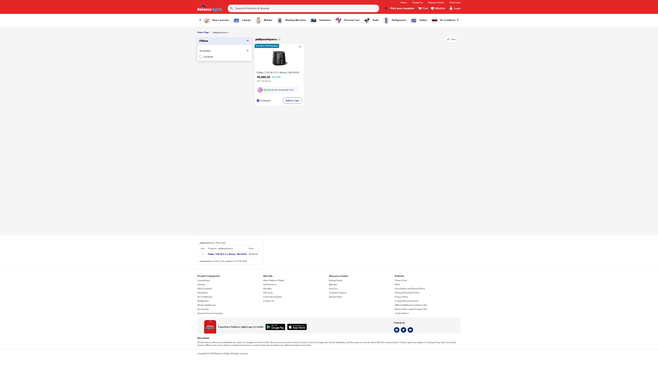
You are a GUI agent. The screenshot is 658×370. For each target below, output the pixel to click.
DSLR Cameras (204, 288)
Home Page (203, 32)
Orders (404, 2)
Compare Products (338, 293)
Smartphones (203, 280)
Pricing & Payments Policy (407, 293)
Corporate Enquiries (272, 297)
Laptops (201, 284)
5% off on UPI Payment (267, 46)
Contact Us (268, 301)
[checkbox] (224, 56)
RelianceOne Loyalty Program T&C (411, 309)
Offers (291, 90)
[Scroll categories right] (458, 20)
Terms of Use (401, 280)
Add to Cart (292, 100)
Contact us (417, 2)
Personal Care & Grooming (209, 313)
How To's (333, 288)
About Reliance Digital (273, 280)
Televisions (202, 293)
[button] (399, 8)
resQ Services (269, 284)
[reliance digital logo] (209, 8)
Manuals (333, 284)
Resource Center (436, 2)
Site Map (267, 288)
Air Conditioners (204, 297)
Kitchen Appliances (206, 305)
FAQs (397, 284)
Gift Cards (268, 293)
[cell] (227, 254)
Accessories (203, 309)
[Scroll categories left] (200, 20)
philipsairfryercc (266, 39)
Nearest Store (335, 297)
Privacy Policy (401, 297)
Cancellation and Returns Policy (410, 288)
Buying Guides (336, 280)
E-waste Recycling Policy (407, 301)
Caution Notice (402, 313)
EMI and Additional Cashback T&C (411, 305)
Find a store (455, 2)
